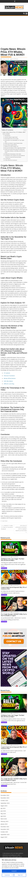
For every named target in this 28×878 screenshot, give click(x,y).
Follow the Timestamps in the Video (13, 154)
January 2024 (4, 824)
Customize (7, 875)
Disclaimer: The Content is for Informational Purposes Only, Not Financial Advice (15, 156)
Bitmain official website (10, 378)
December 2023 (5, 826)
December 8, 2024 (6, 557)
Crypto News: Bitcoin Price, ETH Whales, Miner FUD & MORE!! (14, 133)
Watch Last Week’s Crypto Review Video (13, 143)
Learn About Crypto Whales (11, 144)
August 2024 (4, 805)
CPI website (7, 373)
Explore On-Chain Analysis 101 (11, 146)
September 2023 (5, 834)
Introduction (7, 135)
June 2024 (3, 811)
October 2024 (4, 800)
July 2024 (3, 808)
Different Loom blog (9, 383)
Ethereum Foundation (9, 375)
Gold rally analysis (8, 381)
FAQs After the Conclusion (11, 160)
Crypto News (4, 521)
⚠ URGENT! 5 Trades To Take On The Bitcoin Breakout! (7, 527)
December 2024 (5, 795)
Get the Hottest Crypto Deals (11, 137)
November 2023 (5, 829)
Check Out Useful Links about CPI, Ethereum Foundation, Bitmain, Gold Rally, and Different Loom (15, 151)
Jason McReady (15, 59)
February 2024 (4, 821)
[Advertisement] (14, 31)
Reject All (20, 875)
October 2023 (4, 832)
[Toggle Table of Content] (24, 130)
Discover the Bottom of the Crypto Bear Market (15, 148)
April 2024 (3, 816)
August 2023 (4, 837)
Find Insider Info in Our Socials (11, 138)
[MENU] (26, 13)
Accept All (14, 871)
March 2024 (4, 819)
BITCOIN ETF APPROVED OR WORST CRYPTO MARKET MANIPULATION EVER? (21, 528)
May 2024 (3, 813)
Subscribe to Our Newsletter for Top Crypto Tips (14, 141)
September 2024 (5, 803)
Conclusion (7, 158)
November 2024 (5, 798)
